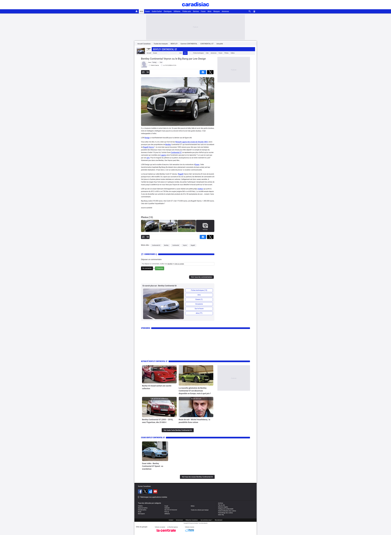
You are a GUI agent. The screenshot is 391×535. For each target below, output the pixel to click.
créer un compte (179, 264)
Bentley (168, 144)
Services (196, 11)
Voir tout (205, 229)
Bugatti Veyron (148, 147)
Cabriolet (167, 508)
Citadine (140, 506)
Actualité (219, 44)
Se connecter (147, 268)
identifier (169, 264)
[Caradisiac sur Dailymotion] (150, 491)
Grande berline (142, 510)
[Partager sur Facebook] (203, 71)
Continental (175, 245)
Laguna (163, 155)
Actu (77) (199, 313)
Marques (216, 11)
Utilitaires (177, 11)
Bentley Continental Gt (165, 49)
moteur (200, 189)
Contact (171, 520)
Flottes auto (186, 11)
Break (139, 512)
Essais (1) (199, 299)
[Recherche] (249, 11)
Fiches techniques (198, 53)
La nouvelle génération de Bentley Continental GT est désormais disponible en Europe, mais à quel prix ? (195, 391)
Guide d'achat (157, 11)
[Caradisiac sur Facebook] (140, 491)
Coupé (166, 506)
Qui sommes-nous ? (206, 520)
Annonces (225, 11)
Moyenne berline (142, 508)
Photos (226, 53)
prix (148, 158)
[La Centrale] (166, 532)
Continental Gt (156, 245)
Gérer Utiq (221, 514)
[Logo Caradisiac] (195, 8)
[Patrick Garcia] (144, 67)
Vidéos (233, 53)
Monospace (141, 513)
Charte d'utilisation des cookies (227, 511)
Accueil (149, 53)
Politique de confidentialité (225, 509)
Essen (197, 165)
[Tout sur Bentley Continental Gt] (141, 53)
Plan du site (221, 505)
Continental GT (176, 152)
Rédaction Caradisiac (192, 520)
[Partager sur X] (210, 71)
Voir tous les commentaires (201, 277)
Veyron (185, 245)
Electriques (168, 11)
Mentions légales (223, 507)
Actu (141, 11)
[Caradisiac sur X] (145, 491)
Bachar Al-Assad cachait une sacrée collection (156, 387)
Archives (220, 503)
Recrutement (218, 520)
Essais (147, 11)
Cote (207, 53)
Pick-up (166, 512)
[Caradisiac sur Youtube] (155, 491)
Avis (180, 53)
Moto (209, 11)
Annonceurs (179, 520)
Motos (192, 506)
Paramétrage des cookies (225, 513)
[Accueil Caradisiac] (136, 11)
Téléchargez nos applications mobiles (153, 497)
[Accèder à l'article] (159, 374)
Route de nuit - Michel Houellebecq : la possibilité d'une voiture (194, 420)
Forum (203, 11)
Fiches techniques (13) (199, 290)
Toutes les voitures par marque (200, 510)
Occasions (199, 304)
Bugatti (180, 174)
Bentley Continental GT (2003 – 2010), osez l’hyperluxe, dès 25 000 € (157, 420)
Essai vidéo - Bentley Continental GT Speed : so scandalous (152, 466)
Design (147, 138)
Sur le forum (199, 309)
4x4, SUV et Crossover (170, 510)
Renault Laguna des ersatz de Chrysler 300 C (191, 142)
